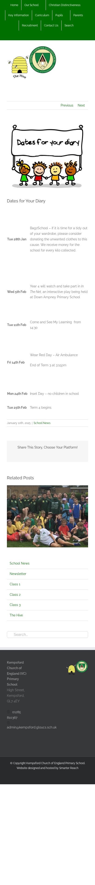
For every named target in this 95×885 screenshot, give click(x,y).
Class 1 (15, 584)
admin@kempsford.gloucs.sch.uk (31, 727)
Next (81, 105)
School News (42, 423)
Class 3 (15, 605)
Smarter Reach (68, 768)
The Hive (16, 615)
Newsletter (18, 574)
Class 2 (15, 594)
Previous (67, 105)
